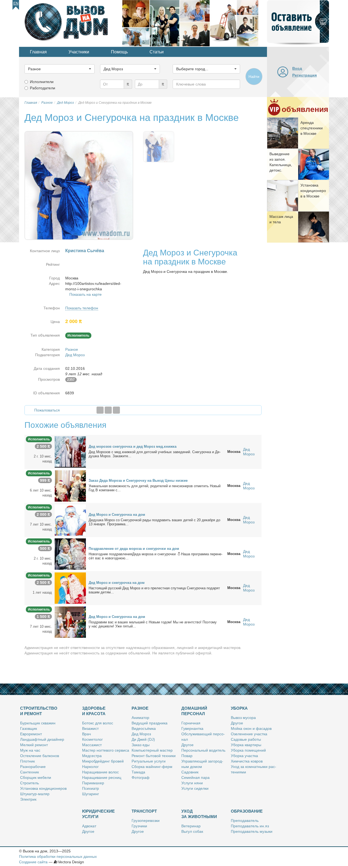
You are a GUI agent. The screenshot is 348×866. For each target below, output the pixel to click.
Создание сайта (33, 862)
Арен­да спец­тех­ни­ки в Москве (311, 128)
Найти (253, 76)
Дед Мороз (75, 355)
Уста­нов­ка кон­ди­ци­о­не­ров (43, 788)
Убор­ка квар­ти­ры (246, 745)
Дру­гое (187, 745)
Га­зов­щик (28, 728)
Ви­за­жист (90, 728)
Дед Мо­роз (141, 734)
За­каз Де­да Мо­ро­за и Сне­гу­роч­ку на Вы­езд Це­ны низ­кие (138, 480)
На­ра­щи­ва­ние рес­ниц (101, 777)
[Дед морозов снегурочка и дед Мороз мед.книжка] (70, 451)
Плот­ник (27, 761)
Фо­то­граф (141, 777)
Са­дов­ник (189, 772)
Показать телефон (81, 308)
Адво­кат (89, 826)
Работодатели (42, 88)
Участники (79, 52)
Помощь (119, 52)
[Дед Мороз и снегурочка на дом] (70, 588)
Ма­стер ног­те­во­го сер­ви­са (105, 750)
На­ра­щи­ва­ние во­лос (100, 772)
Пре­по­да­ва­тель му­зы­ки (251, 831)
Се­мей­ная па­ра (195, 777)
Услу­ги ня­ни (192, 783)
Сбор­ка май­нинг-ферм (152, 766)
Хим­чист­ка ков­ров (247, 761)
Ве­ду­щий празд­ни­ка (149, 723)
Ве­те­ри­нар (191, 826)
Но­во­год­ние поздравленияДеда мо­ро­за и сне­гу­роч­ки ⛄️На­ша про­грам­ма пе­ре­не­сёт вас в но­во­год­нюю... (155, 556)
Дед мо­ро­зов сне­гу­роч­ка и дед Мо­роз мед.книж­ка (132, 446)
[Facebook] (100, 410)
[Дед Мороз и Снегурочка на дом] (70, 519)
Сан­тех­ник (29, 772)
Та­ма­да (138, 772)
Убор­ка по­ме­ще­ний (248, 750)
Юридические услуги (98, 814)
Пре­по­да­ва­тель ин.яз (250, 826)
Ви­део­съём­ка (144, 728)
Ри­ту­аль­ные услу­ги (149, 761)
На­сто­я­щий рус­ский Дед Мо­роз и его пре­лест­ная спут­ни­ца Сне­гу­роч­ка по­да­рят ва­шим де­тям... (154, 590)
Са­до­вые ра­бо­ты (246, 739)
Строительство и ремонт (38, 711)
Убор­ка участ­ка (244, 756)
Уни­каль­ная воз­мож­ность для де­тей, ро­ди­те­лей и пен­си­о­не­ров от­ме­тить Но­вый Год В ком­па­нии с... (154, 488)
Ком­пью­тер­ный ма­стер (152, 750)
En (15, 3)
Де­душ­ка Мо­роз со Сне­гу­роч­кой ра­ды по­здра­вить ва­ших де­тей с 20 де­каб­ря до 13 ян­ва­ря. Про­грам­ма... (154, 522)
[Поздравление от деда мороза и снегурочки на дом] (70, 553)
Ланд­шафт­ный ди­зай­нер (42, 739)
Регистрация (304, 75)
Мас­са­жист (92, 745)
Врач (86, 734)
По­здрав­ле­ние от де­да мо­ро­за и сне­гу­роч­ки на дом (134, 549)
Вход (297, 68)
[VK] (116, 410)
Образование (247, 811)
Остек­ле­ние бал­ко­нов (39, 756)
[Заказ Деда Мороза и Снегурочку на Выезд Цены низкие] (70, 485)
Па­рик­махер (93, 783)
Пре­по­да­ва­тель (245, 820)
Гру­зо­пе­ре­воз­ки (146, 820)
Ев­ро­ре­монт (31, 734)
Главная (38, 52)
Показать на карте (85, 294)
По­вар (186, 756)
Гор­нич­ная (190, 723)
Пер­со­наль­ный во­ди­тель (203, 750)
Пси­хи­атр (90, 788)
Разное (71, 349)
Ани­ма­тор (140, 717)
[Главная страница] (70, 23)
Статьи (157, 52)
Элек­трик (28, 799)
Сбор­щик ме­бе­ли (35, 777)
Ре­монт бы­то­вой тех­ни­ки (154, 756)
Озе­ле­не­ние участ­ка (249, 734)
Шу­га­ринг (90, 794)
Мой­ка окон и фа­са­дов (251, 728)
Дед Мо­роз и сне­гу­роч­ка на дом (117, 583)
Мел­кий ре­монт (34, 745)
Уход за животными (199, 814)
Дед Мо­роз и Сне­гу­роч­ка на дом (117, 515)
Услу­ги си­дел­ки (195, 788)
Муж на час (30, 750)
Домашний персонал (194, 711)
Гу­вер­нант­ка (192, 728)
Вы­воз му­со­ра (243, 717)
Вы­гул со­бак (192, 831)
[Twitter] (108, 410)
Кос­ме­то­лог (92, 739)
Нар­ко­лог (90, 766)
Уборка (239, 708)
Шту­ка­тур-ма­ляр (34, 794)
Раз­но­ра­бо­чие (33, 766)
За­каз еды (141, 745)
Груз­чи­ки (139, 826)
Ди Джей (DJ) (143, 739)
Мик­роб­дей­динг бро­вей (103, 761)
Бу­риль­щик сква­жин (37, 723)
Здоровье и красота (93, 711)
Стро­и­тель (29, 783)
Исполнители (42, 82)
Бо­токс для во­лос (97, 723)
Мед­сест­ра (92, 756)
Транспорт (144, 811)
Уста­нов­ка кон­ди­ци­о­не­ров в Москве (313, 190)
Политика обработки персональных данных (58, 856)
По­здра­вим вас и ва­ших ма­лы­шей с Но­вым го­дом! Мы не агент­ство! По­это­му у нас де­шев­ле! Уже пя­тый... (153, 624)
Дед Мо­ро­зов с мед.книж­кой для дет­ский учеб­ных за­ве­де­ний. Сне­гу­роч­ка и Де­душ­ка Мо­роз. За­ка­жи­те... (154, 454)
